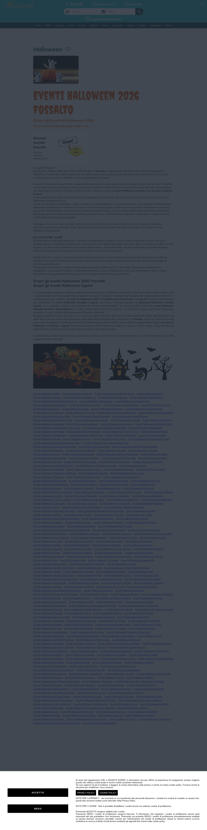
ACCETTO (38, 792)
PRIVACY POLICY (86, 793)
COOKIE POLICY (108, 793)
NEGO (38, 808)
